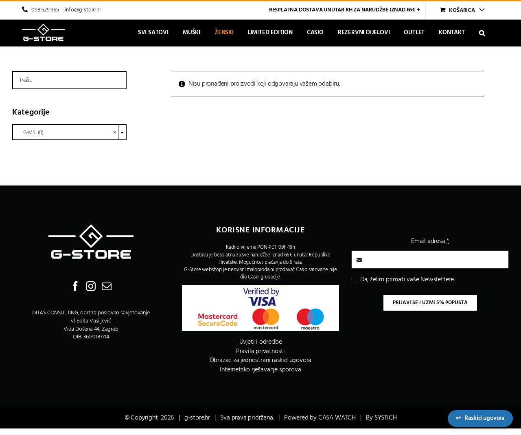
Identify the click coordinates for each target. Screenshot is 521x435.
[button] (482, 33)
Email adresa (430, 241)
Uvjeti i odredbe (260, 342)
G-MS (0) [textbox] (66, 132)
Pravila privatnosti (260, 351)
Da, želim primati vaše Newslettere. (407, 279)
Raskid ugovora (480, 418)
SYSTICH (385, 418)
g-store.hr (197, 418)
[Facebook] (75, 286)
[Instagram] (91, 286)
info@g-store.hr (83, 10)
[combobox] (69, 132)
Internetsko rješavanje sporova (260, 369)
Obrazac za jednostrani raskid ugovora (261, 360)
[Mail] (107, 286)
